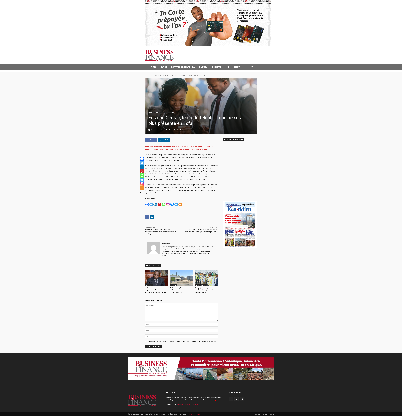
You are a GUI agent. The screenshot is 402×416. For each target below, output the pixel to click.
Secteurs (153, 75)
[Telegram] (176, 204)
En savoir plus (213, 400)
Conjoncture (149, 285)
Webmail (271, 414)
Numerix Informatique (193, 414)
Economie (160, 75)
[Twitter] (151, 204)
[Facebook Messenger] (172, 204)
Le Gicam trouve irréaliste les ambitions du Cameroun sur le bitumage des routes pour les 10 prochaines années (201, 232)
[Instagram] (168, 204)
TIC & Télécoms (170, 112)
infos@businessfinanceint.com (187, 404)
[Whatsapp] (163, 204)
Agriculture (174, 285)
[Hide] (141, 192)
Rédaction (156, 130)
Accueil (147, 75)
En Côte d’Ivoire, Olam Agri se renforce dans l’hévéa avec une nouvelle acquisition (179, 290)
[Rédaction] (149, 130)
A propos (257, 414)
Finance (151, 112)
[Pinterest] (159, 204)
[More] (180, 204)
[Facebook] (147, 204)
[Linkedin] (155, 204)
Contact (264, 414)
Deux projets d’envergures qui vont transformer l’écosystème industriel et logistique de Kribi (206, 290)
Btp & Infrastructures (201, 285)
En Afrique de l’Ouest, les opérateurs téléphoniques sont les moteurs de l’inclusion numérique (160, 232)
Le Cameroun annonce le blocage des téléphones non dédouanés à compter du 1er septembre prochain (156, 290)
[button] (252, 67)
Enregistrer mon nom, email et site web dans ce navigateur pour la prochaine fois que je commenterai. (182, 341)
